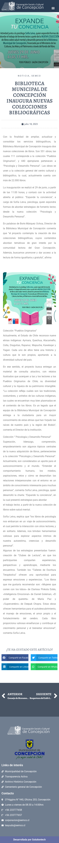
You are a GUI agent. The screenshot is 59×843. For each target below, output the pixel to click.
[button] (53, 8)
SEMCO (36, 76)
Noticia (23, 76)
